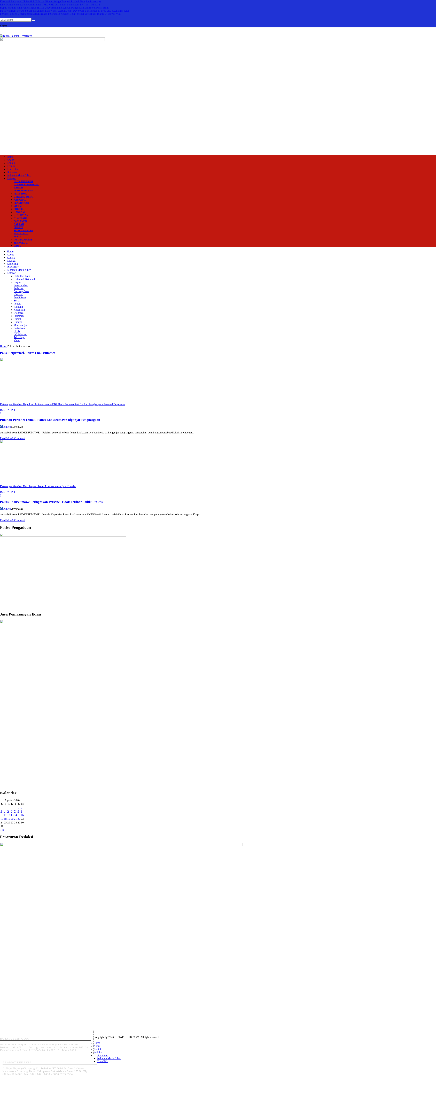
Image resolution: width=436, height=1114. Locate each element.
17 (2, 818)
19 (8, 818)
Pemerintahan (23, 190)
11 (5, 815)
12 (8, 815)
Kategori (11, 178)
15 (19, 815)
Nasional (20, 200)
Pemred (7, 426)
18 (5, 818)
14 (15, 815)
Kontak (11, 162)
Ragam (18, 187)
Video (17, 246)
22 (19, 818)
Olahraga (21, 218)
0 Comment (18, 438)
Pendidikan (21, 203)
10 (2, 815)
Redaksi (11, 166)
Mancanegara (23, 230)
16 (22, 815)
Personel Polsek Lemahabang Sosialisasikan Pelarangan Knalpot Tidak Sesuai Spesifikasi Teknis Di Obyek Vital (60, 13)
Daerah (19, 224)
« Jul (2, 829)
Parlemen (20, 221)
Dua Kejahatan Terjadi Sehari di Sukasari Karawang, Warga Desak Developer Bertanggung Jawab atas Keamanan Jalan (64, 10)
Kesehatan (21, 215)
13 (12, 815)
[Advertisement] (218, 125)
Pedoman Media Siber (19, 175)
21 (15, 818)
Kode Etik (12, 169)
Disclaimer (12, 172)
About (10, 159)
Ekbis (17, 236)
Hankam (19, 212)
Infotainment (23, 239)
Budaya (18, 227)
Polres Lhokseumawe (40, 353)
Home (10, 156)
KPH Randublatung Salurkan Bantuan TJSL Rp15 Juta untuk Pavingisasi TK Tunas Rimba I (50, 4)
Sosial (18, 206)
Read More (6, 438)
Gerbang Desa (23, 197)
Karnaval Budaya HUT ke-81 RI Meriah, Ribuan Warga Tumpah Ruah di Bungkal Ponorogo (50, 1)
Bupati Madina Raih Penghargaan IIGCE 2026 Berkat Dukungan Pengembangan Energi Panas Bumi (54, 7)
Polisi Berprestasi (12, 353)
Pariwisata (21, 233)
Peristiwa (20, 193)
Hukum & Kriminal (26, 184)
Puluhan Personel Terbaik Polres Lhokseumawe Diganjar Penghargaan (50, 420)
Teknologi (21, 243)
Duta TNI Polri (23, 181)
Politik (19, 209)
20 (12, 818)
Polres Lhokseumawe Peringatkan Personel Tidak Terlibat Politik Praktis (51, 502)
